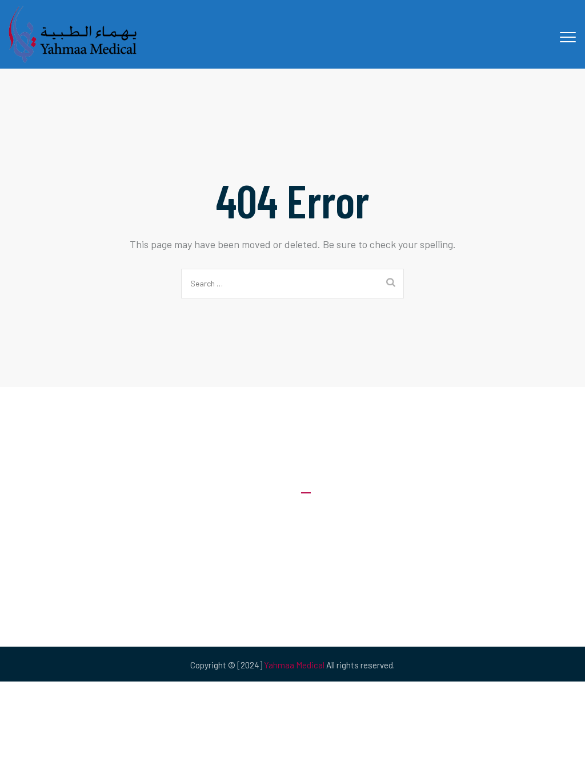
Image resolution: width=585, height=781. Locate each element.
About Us (318, 513)
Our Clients (321, 559)
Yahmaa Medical (294, 665)
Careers (315, 536)
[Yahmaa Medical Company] (74, 34)
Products (318, 582)
